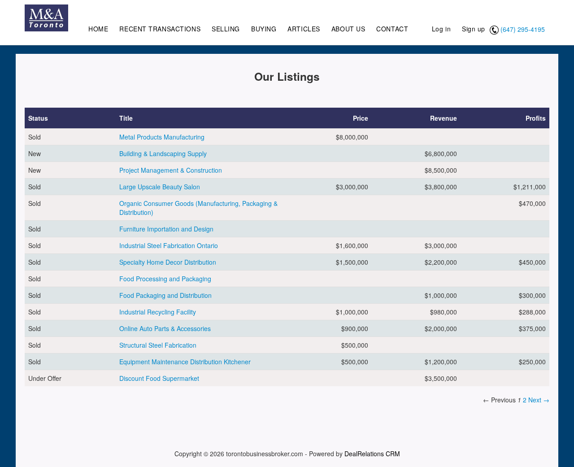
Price (360, 117)
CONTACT (392, 28)
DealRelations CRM (372, 453)
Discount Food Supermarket (159, 378)
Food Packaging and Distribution (165, 295)
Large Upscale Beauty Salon (159, 186)
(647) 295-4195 (522, 29)
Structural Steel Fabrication (157, 344)
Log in (441, 28)
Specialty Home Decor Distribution (167, 262)
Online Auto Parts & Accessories (165, 328)
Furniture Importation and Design (166, 228)
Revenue (443, 117)
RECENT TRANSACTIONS (159, 28)
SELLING (226, 28)
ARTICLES (303, 28)
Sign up (473, 28)
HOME (98, 28)
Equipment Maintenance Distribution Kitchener (185, 361)
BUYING (263, 28)
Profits (536, 117)
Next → (538, 399)
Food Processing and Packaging (165, 278)
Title (126, 117)
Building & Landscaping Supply (163, 153)
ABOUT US (348, 28)
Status (38, 117)
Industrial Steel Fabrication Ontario (168, 245)
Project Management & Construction (170, 170)
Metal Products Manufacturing (161, 136)
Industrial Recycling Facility (157, 311)
